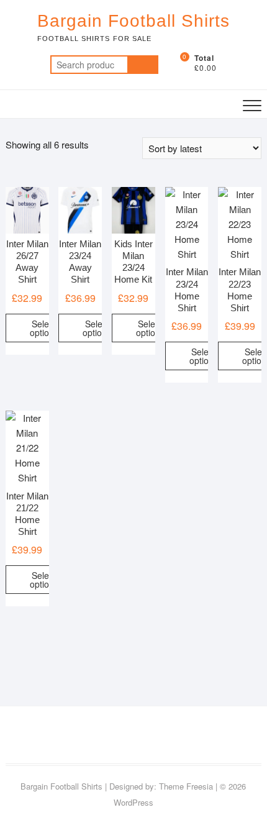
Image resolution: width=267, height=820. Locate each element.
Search (142, 64)
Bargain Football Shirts (133, 20)
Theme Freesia (186, 786)
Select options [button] (150, 328)
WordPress (133, 802)
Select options (44, 328)
